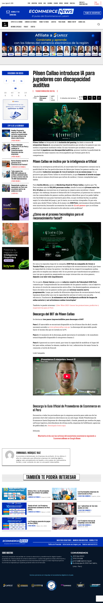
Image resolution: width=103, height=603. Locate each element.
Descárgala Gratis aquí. (57, 425)
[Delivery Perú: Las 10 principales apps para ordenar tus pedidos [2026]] (14, 494)
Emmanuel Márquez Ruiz (43, 98)
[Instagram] (14, 81)
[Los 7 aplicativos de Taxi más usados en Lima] (64, 509)
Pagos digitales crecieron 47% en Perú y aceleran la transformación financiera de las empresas (19, 149)
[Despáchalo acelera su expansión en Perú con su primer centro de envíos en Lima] (6, 188)
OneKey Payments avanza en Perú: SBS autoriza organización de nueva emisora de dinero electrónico (19, 134)
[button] (98, 24)
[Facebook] (6, 81)
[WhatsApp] (99, 98)
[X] (90, 98)
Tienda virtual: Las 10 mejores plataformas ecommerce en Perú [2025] (39, 507)
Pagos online (16, 140)
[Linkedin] (21, 81)
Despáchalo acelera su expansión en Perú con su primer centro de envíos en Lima (19, 188)
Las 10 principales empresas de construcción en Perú (88, 493)
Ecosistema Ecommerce (84, 496)
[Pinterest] (94, 98)
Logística (14, 193)
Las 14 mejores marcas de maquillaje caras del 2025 (86, 522)
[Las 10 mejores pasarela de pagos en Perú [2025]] (14, 523)
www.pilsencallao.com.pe (59, 327)
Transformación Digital (45, 91)
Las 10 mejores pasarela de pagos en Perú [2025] (39, 522)
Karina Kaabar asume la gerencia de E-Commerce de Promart (19, 163)
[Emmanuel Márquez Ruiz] (33, 98)
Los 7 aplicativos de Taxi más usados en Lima (87, 507)
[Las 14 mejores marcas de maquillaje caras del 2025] (64, 523)
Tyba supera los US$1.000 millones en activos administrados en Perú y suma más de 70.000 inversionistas (19, 175)
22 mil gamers (80, 205)
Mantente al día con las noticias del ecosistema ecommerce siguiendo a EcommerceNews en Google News (67, 437)
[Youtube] (15, 88)
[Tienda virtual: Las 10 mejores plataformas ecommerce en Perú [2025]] (14, 509)
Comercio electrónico (18, 167)
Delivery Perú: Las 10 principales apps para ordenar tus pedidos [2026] (38, 493)
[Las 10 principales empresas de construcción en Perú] (64, 494)
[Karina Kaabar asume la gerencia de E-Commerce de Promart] (6, 163)
